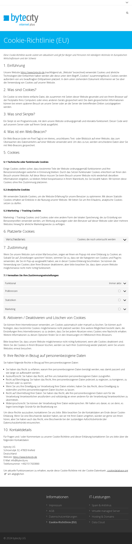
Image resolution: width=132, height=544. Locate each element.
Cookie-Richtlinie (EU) (62, 522)
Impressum (55, 505)
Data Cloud (98, 522)
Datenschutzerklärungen (63, 516)
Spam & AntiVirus (101, 505)
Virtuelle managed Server (106, 511)
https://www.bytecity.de (33, 72)
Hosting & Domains (103, 516)
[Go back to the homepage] (21, 19)
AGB (51, 511)
